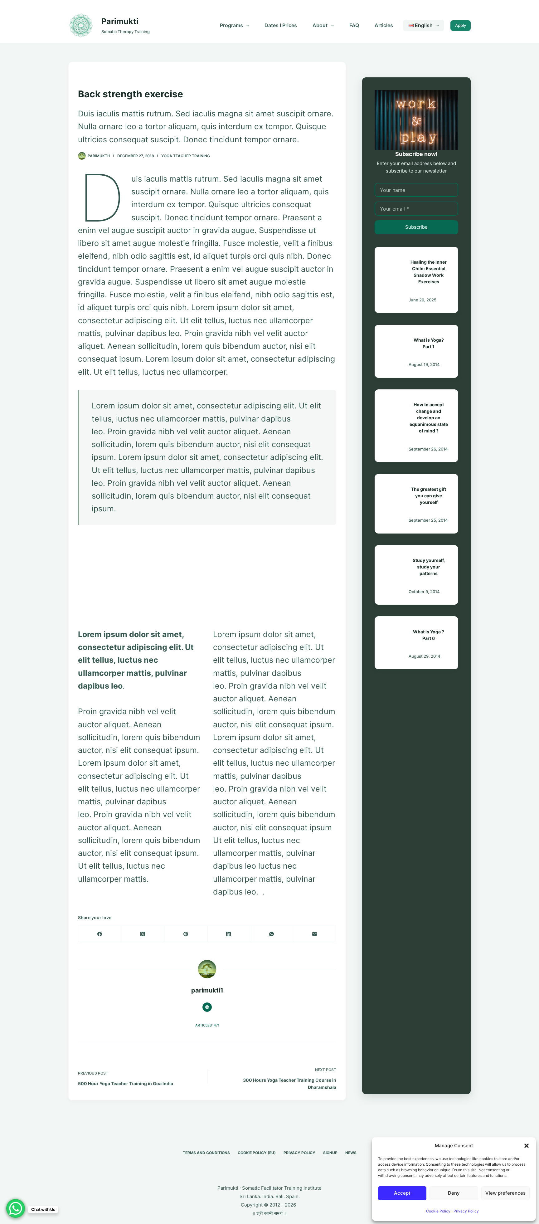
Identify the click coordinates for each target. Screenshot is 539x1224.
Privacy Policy (466, 1211)
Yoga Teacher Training (185, 156)
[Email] (314, 934)
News (351, 1152)
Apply (460, 25)
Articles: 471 (207, 1025)
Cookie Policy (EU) (257, 1152)
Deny (454, 1193)
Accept (402, 1193)
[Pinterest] (185, 934)
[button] (526, 1146)
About (320, 25)
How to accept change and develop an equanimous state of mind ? (429, 417)
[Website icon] (207, 1007)
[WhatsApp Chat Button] (15, 1208)
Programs (231, 25)
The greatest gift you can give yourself (428, 495)
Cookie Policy (438, 1211)
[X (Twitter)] (142, 934)
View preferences (505, 1193)
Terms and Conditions (206, 1152)
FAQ (354, 25)
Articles (384, 25)
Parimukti (119, 21)
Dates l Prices (281, 25)
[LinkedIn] (228, 934)
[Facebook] (99, 934)
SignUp (330, 1152)
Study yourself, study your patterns (429, 567)
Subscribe (416, 227)
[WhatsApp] (271, 934)
